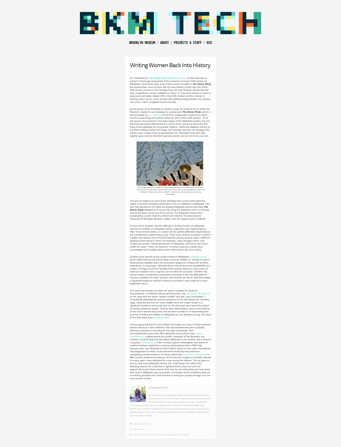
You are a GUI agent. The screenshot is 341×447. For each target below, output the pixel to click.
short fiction (152, 412)
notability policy (198, 256)
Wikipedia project (167, 78)
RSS (209, 42)
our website (155, 115)
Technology (184, 435)
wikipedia (140, 429)
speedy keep (162, 317)
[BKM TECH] (170, 33)
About (164, 42)
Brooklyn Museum (142, 42)
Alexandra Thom (158, 388)
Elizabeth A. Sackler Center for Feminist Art (148, 435)
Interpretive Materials (172, 435)
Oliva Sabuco (148, 342)
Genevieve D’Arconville (195, 354)
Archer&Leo (167, 409)
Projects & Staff (188, 42)
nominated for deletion (198, 293)
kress (135, 429)
